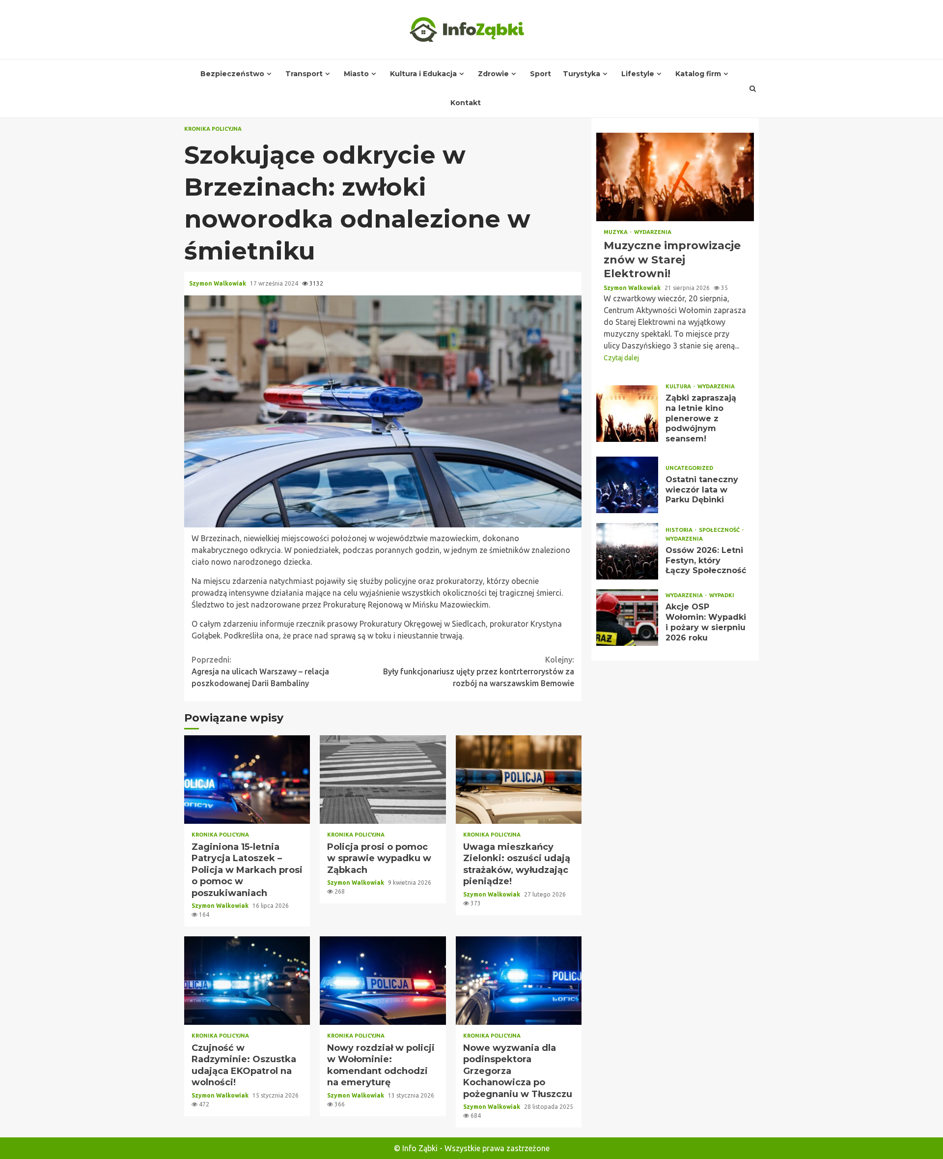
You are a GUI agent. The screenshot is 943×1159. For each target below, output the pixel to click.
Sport (540, 73)
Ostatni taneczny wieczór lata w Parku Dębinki (627, 485)
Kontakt (465, 102)
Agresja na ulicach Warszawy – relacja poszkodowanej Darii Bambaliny (260, 671)
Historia (680, 530)
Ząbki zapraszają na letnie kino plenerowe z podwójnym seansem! (627, 413)
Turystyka (581, 73)
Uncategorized (689, 468)
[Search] (753, 88)
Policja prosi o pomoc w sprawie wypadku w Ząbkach (382, 779)
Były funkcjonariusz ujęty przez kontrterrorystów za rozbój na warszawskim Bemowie (478, 671)
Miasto (356, 73)
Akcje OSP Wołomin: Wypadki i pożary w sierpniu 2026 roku (627, 617)
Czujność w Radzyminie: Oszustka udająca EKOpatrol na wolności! (247, 980)
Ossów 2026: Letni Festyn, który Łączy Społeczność (627, 551)
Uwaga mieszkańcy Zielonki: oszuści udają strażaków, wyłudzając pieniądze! (519, 779)
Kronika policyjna (213, 129)
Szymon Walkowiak (218, 283)
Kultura (679, 386)
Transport (304, 73)
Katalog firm (698, 73)
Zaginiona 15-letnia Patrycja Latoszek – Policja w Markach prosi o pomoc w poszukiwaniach (247, 779)
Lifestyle (637, 73)
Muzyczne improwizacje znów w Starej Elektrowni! (675, 177)
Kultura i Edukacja (423, 73)
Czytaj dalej (621, 358)
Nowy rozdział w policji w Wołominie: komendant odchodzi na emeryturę (382, 980)
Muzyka (616, 232)
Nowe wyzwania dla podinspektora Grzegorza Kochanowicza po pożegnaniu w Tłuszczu (519, 980)
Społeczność (720, 530)
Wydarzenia (652, 232)
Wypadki (721, 595)
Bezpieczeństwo (232, 73)
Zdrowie (493, 73)
